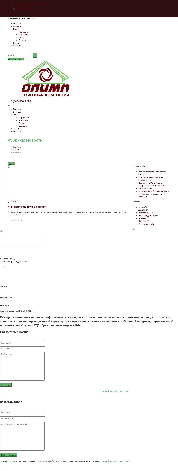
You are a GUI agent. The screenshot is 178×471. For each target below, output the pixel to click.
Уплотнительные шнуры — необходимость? (150, 178)
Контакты (17, 45)
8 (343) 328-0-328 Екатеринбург (30, 3)
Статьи (16, 42)
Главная (17, 23)
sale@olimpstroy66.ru (25, 9)
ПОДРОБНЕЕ (16, 220)
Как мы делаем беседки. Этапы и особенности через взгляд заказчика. (153, 194)
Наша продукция (146, 215)
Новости (11, 163)
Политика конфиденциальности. (48, 310)
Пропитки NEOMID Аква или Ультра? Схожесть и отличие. (151, 184)
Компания (23, 34)
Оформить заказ (8, 454)
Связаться (5, 385)
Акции (21, 37)
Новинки (142, 218)
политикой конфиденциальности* (115, 391)
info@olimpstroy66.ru (9, 280)
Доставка (23, 40)
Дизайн (141, 209)
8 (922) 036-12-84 (24, 6)
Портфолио (24, 31)
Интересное (143, 212)
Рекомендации (145, 223)
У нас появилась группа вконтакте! (27, 206)
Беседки (17, 26)
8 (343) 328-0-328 (16, 59)
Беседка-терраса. (146, 188)
